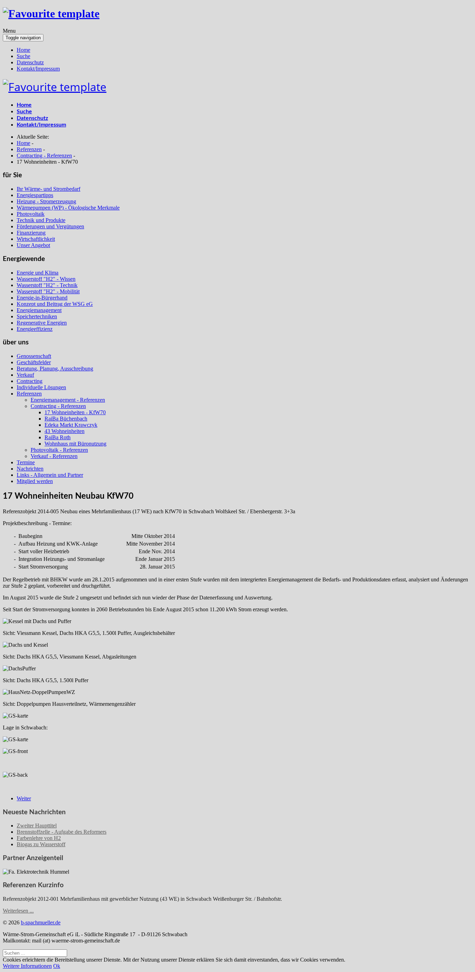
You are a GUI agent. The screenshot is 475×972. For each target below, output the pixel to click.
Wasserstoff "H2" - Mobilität (48, 291)
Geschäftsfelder (34, 362)
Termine (26, 462)
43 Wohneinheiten (64, 431)
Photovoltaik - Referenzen (59, 450)
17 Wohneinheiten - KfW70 (75, 412)
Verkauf (25, 375)
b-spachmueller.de (41, 922)
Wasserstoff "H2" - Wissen (46, 279)
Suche (23, 56)
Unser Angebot (33, 245)
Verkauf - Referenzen (54, 456)
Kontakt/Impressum (38, 69)
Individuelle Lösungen (41, 387)
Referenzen (29, 394)
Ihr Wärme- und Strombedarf (48, 189)
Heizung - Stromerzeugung (46, 201)
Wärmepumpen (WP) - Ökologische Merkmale (68, 208)
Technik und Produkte (41, 220)
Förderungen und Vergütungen (50, 226)
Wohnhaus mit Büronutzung (75, 444)
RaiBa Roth (58, 437)
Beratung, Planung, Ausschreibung (55, 368)
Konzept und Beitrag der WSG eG (55, 304)
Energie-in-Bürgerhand (42, 298)
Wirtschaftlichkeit (36, 239)
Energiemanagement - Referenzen (68, 400)
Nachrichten (30, 469)
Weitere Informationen (27, 966)
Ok (56, 966)
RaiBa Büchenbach (66, 419)
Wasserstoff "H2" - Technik (47, 285)
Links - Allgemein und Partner (50, 475)
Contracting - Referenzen (58, 406)
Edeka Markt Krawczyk (71, 425)
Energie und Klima (37, 273)
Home (23, 50)
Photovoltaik (31, 214)
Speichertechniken (37, 316)
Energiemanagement (39, 310)
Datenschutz (30, 62)
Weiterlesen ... (18, 911)
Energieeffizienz (35, 329)
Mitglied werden (35, 481)
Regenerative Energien (42, 323)
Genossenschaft (34, 356)
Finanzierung (31, 233)
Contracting (29, 381)
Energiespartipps (35, 195)
